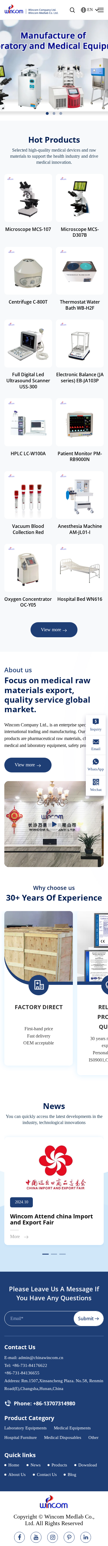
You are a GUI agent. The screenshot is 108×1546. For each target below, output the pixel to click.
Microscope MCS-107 (28, 229)
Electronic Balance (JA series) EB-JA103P (80, 377)
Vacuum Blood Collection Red (28, 529)
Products (59, 1465)
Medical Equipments (72, 1428)
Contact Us (47, 1474)
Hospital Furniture (20, 1437)
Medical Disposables (62, 1437)
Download (87, 1465)
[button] (47, 113)
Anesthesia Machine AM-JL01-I (80, 529)
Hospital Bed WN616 (79, 599)
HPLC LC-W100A (28, 454)
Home (13, 1465)
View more (51, 629)
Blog (72, 1474)
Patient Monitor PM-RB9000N (80, 456)
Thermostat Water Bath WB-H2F (80, 305)
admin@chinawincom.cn (40, 1357)
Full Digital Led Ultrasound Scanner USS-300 (28, 381)
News (36, 1465)
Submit (86, 1318)
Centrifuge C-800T (28, 302)
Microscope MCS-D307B (80, 232)
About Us (17, 1474)
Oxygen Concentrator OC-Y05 (28, 602)
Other (93, 1437)
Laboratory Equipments (25, 1428)
